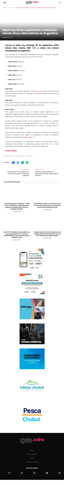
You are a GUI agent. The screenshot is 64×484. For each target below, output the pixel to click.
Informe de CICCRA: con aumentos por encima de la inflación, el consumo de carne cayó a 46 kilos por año (47, 205)
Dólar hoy (29, 156)
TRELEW (32, 450)
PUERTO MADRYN (32, 454)
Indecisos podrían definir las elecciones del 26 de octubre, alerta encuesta (46, 173)
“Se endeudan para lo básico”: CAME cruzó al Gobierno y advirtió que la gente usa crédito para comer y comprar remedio (17, 206)
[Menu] (5, 3)
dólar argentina (19, 156)
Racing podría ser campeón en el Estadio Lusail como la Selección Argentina (18, 173)
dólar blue (35, 91)
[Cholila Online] (32, 2)
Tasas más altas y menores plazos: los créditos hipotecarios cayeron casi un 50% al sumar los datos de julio (47, 234)
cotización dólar (8, 156)
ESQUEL (32, 458)
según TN (31, 137)
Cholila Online (11, 151)
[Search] (59, 3)
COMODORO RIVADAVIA (32, 462)
